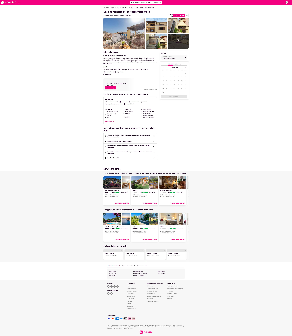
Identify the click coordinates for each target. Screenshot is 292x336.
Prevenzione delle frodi (152, 301)
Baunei (130, 7)
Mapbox (147, 89)
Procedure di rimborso (152, 288)
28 (178, 88)
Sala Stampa (130, 306)
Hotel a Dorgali (112, 273)
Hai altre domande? (113, 158)
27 (174, 88)
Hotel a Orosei (112, 271)
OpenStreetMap (153, 89)
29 (181, 88)
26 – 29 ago (148, 2)
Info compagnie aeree (152, 291)
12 (170, 80)
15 (181, 80)
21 (178, 84)
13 (174, 80)
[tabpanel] (146, 274)
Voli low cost (170, 291)
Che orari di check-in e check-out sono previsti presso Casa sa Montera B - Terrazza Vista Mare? (129, 136)
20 (174, 84)
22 (181, 84)
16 (185, 80)
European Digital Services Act (154, 296)
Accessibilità (150, 298)
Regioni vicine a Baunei (128, 266)
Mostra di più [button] (108, 121)
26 (170, 88)
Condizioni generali (131, 288)
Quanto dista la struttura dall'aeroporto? (119, 141)
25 (167, 88)
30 (185, 88)
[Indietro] (163, 67)
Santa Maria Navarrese (138, 2)
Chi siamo (129, 286)
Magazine (169, 298)
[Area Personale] (287, 2)
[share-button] (187, 15)
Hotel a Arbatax (161, 273)
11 (167, 80)
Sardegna (124, 7)
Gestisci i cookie (131, 296)
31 (163, 92)
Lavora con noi (130, 298)
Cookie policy (130, 293)
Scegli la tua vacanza (172, 293)
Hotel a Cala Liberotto (138, 275)
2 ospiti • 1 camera (157, 2)
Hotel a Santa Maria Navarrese (140, 273)
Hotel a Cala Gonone (138, 271)
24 (163, 88)
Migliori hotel (170, 296)
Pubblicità (129, 301)
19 (170, 84)
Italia (118, 7)
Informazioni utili (151, 293)
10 (163, 80)
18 (167, 84)
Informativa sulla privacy (132, 291)
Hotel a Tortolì (161, 271)
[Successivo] (185, 67)
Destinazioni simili (142, 266)
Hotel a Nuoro (112, 275)
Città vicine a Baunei (114, 266)
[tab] (114, 266)
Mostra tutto (107, 74)
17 (163, 84)
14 (178, 80)
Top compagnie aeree (172, 286)
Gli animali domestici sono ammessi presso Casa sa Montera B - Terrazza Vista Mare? (128, 146)
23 (185, 84)
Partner (129, 303)
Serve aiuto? (150, 286)
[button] (124, 33)
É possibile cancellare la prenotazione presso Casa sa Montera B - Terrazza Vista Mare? (129, 152)
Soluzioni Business (131, 308)
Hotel (112, 7)
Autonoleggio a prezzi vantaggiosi (175, 288)
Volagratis (106, 7)
